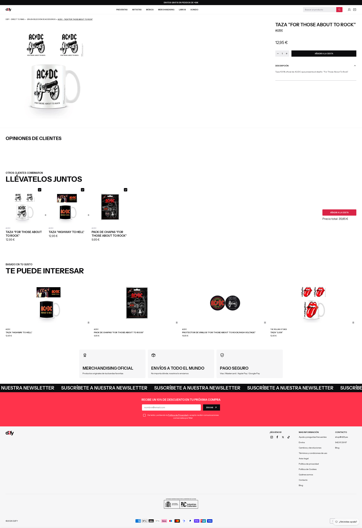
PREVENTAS (122, 9)
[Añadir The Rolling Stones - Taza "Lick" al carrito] (353, 322)
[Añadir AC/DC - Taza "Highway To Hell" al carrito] (88, 322)
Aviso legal (304, 458)
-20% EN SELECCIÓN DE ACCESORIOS (41, 19)
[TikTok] (289, 437)
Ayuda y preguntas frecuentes (313, 437)
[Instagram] (272, 437)
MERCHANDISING (166, 9)
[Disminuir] (278, 53)
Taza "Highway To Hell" (19, 332)
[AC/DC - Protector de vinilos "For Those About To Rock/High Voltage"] (225, 303)
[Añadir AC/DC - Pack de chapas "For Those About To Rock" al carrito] (176, 322)
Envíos (302, 442)
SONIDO (194, 9)
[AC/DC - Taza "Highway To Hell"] (49, 303)
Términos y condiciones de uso (313, 453)
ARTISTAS (137, 9)
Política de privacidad (309, 464)
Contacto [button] (341, 432)
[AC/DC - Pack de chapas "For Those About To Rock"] (137, 303)
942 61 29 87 (341, 442)
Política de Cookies (307, 469)
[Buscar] (339, 9)
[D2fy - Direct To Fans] (8, 9)
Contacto (303, 480)
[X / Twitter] (283, 437)
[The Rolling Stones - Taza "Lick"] (313, 303)
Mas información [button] (309, 432)
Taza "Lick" (276, 332)
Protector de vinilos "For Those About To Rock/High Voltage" (219, 332)
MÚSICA (150, 9)
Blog (301, 485)
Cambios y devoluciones (310, 447)
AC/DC (279, 30)
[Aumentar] (286, 53)
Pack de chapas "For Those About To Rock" (119, 332)
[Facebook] (277, 437)
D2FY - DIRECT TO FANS (15, 19)
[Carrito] (354, 9)
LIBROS (182, 9)
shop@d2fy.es (341, 437)
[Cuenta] (349, 9)
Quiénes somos (306, 474)
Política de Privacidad (178, 415)
